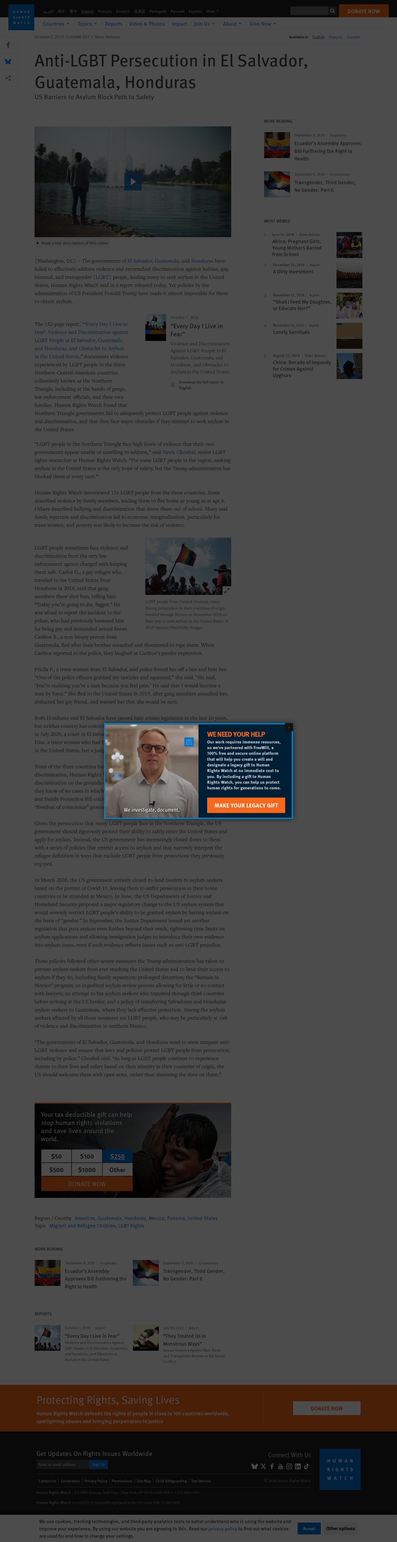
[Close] (289, 727)
